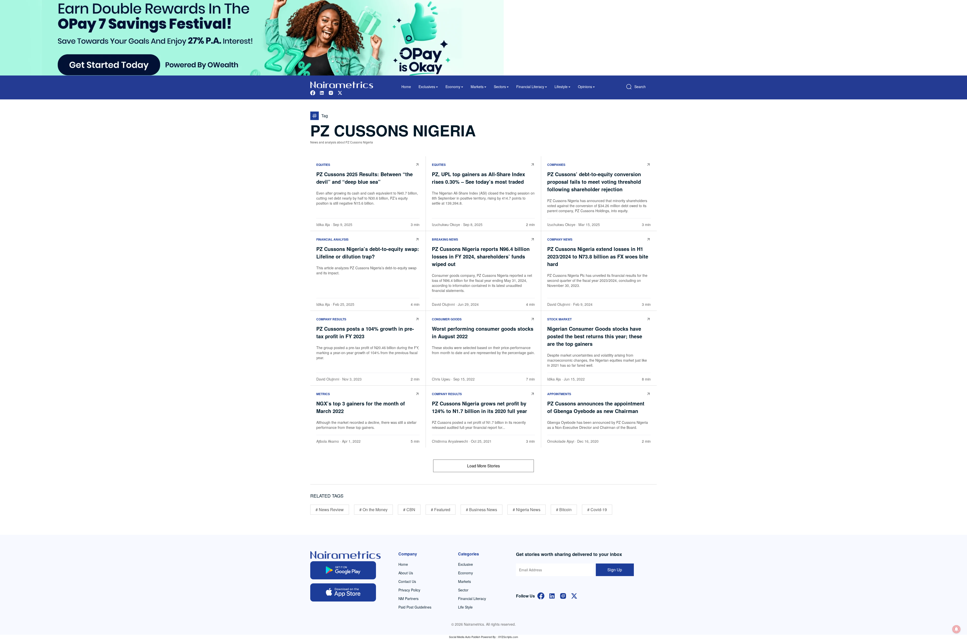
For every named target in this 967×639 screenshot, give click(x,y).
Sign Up (614, 570)
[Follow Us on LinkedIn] (552, 595)
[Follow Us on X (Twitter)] (574, 595)
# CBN (409, 509)
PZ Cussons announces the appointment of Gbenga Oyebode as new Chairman (595, 407)
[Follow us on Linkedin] (321, 92)
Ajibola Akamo (327, 441)
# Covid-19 (597, 509)
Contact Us (407, 581)
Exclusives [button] (427, 86)
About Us (405, 572)
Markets (464, 581)
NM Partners (408, 598)
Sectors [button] (500, 86)
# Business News (481, 509)
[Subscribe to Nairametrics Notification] (956, 629)
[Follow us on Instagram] (330, 92)
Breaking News (445, 239)
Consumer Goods (447, 319)
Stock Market (559, 319)
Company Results (331, 319)
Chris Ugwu (441, 379)
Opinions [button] (585, 86)
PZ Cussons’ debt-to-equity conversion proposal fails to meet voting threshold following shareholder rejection (594, 181)
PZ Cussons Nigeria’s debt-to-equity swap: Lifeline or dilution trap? (367, 252)
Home (406, 86)
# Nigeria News (526, 509)
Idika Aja (323, 224)
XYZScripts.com (508, 637)
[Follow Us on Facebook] (540, 595)
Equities (323, 164)
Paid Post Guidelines (414, 607)
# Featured (440, 509)
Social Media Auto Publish (464, 637)
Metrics (323, 394)
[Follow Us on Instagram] (563, 595)
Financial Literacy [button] (530, 86)
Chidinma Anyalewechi (450, 441)
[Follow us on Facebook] (312, 92)
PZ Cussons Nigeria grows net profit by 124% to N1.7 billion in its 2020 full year (479, 407)
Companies (556, 164)
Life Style (465, 607)
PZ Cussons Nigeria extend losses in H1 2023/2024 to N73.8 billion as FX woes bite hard (597, 256)
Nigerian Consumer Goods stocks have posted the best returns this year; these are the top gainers (594, 336)
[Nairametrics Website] (341, 84)
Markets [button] (477, 86)
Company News (559, 239)
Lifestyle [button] (561, 86)
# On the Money (373, 509)
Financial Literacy (472, 598)
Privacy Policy (409, 589)
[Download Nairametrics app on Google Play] (343, 570)
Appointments (559, 394)
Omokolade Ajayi (560, 441)
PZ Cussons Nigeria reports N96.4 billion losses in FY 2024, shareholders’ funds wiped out (481, 256)
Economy (465, 572)
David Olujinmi (443, 304)
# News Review (330, 509)
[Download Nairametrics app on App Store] (343, 592)
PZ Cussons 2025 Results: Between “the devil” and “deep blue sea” (364, 177)
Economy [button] (452, 86)
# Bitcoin (564, 509)
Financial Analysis (332, 239)
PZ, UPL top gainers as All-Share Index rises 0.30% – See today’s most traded (479, 177)
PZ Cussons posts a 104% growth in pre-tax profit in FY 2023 (365, 332)
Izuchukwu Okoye (446, 224)
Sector (463, 589)
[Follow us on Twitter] (339, 92)
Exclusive (465, 564)
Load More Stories (483, 466)
